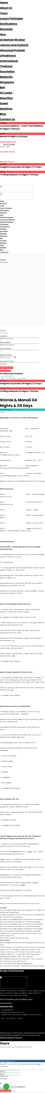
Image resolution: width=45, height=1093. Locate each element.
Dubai (4, 103)
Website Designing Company (11, 1038)
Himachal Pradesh (12, 50)
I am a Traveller (9, 144)
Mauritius (6, 98)
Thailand (6, 66)
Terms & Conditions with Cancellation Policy (16, 999)
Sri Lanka (6, 93)
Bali (2, 87)
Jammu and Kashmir (14, 45)
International (9, 61)
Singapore (7, 82)
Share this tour (5, 371)
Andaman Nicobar (12, 40)
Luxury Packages (11, 18)
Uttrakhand (8, 55)
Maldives (6, 109)
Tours (4, 13)
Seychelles (7, 71)
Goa (3, 34)
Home (4, 2)
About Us (6, 8)
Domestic (6, 29)
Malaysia (6, 77)
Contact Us (7, 119)
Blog (3, 114)
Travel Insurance (6, 1003)
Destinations (8, 24)
